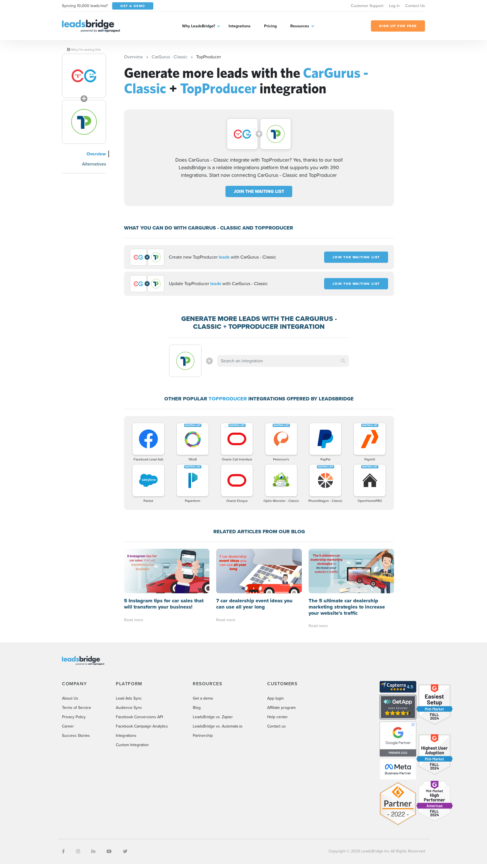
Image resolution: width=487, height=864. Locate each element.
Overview (96, 154)
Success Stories (76, 736)
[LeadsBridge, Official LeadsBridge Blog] (91, 25)
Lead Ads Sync (129, 698)
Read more (133, 620)
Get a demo (203, 698)
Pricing (270, 26)
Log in (394, 6)
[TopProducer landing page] (84, 122)
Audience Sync (129, 708)
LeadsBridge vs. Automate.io (217, 726)
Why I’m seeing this (85, 49)
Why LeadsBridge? (198, 26)
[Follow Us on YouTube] (109, 851)
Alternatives (94, 164)
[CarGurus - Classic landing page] (84, 76)
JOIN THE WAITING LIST (259, 191)
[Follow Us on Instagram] (78, 851)
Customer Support (367, 6)
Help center (277, 717)
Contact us (276, 726)
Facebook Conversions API (139, 717)
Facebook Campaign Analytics (142, 726)
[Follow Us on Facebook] (63, 851)
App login (275, 698)
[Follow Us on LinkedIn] (93, 851)
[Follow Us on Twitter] (125, 851)
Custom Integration (132, 745)
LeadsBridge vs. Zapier (213, 717)
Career (68, 726)
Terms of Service (76, 708)
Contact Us (415, 6)
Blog (197, 708)
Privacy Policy (74, 717)
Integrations (240, 26)
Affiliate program (281, 708)
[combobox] (283, 361)
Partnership (203, 736)
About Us (70, 698)
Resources (299, 26)
